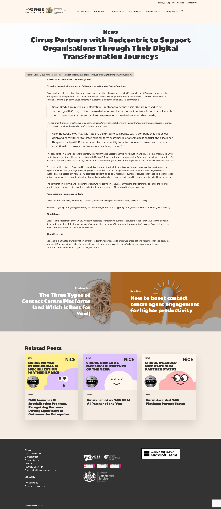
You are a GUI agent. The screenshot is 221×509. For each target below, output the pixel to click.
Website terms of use (35, 486)
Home (29, 74)
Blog (36, 74)
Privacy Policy (31, 482)
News (30, 394)
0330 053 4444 (35, 466)
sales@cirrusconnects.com (44, 470)
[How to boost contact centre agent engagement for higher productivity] (165, 301)
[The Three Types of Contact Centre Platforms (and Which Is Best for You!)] (55, 301)
